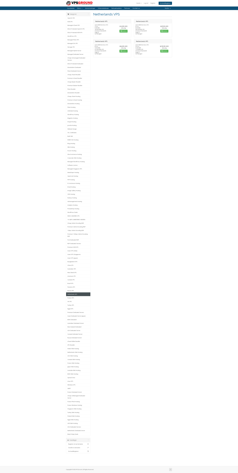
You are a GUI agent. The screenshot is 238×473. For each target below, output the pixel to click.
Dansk (138, 3)
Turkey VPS (70, 305)
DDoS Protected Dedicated (75, 64)
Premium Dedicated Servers (75, 312)
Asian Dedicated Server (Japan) (76, 316)
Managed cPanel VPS (73, 25)
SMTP (69, 388)
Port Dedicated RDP (73, 240)
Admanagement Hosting (74, 201)
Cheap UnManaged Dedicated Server (76, 397)
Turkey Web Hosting (73, 412)
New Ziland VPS (72, 272)
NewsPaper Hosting (73, 172)
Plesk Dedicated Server (74, 71)
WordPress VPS (72, 36)
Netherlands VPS (72, 294)
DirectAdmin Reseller (73, 93)
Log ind (146, 3)
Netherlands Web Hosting (74, 352)
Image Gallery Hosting (74, 190)
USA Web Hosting (72, 356)
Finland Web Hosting (73, 416)
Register (152, 3)
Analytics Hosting (72, 205)
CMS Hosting (71, 194)
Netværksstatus (116, 8)
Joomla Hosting (72, 125)
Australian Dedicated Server (75, 323)
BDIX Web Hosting (72, 374)
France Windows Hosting (74, 405)
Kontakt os (136, 8)
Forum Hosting (71, 151)
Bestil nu (124, 31)
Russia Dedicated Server (74, 338)
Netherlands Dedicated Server (76, 430)
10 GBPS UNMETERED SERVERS (76, 219)
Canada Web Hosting (73, 359)
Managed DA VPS (72, 43)
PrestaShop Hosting (73, 209)
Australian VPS (71, 269)
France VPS (70, 298)
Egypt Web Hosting (72, 420)
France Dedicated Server (74, 392)
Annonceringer (90, 8)
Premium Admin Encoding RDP (76, 227)
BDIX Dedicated (72, 319)
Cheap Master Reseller (74, 82)
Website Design (72, 129)
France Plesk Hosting (73, 401)
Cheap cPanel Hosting (73, 96)
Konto (167, 8)
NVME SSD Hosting (72, 140)
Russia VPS (70, 290)
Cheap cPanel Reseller (74, 74)
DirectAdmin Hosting (73, 103)
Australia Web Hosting (73, 370)
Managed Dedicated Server (75, 54)
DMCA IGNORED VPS (73, 216)
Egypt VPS (70, 309)
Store (79, 8)
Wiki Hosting (71, 147)
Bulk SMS (70, 136)
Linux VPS (70, 381)
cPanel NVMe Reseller (73, 341)
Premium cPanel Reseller (74, 78)
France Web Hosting (73, 363)
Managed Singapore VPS (74, 169)
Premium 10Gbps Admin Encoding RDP (77, 235)
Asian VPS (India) (72, 251)
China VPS (70, 265)
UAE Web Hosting (72, 423)
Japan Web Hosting (73, 367)
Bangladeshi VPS (72, 261)
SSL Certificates (72, 132)
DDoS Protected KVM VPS (74, 32)
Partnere (127, 8)
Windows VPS (71, 385)
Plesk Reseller (71, 89)
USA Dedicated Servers (74, 427)
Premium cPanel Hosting (74, 100)
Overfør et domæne (73, 447)
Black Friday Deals (72, 434)
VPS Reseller (71, 345)
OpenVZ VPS (71, 18)
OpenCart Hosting (72, 176)
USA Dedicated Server (73, 330)
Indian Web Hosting (73, 348)
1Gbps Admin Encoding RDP (75, 230)
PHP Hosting (71, 180)
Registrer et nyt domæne (75, 444)
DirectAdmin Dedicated (74, 67)
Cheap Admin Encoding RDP (75, 223)
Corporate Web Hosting (74, 158)
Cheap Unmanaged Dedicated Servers (76, 59)
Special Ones (71, 377)
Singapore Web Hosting (74, 409)
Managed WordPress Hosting (76, 161)
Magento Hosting (72, 118)
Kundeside (70, 8)
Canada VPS (71, 280)
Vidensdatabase (103, 8)
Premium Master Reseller (74, 85)
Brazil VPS (70, 283)
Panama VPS (71, 287)
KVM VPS (70, 21)
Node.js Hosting (72, 198)
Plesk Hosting (71, 107)
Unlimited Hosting (72, 111)
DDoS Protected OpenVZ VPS (76, 29)
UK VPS (69, 301)
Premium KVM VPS (72, 247)
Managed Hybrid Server (74, 50)
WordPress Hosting (73, 114)
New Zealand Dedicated (74, 327)
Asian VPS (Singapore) (74, 254)
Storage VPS (71, 47)
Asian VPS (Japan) (72, 258)
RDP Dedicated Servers (74, 243)
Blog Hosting (71, 143)
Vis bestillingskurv (165, 3)
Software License (72, 165)
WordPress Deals (72, 212)
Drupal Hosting (71, 122)
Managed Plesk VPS (73, 40)
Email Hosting (71, 187)
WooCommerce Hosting (74, 154)
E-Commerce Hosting (73, 183)
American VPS (71, 276)
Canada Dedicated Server (74, 334)
